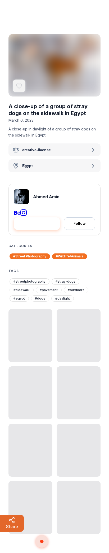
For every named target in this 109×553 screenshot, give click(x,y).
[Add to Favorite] (19, 86)
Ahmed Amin (46, 196)
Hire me (41, 223)
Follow (80, 223)
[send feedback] (41, 541)
